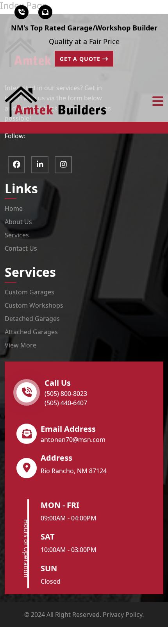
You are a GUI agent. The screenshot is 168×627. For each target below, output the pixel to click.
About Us (18, 221)
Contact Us (21, 248)
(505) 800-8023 (66, 393)
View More (20, 345)
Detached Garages (32, 318)
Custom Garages (29, 292)
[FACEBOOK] (16, 164)
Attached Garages (31, 332)
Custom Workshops (34, 305)
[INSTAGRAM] (63, 164)
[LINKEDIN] (39, 164)
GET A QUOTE (81, 58)
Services (17, 235)
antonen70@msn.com (73, 439)
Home (14, 208)
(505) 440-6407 (66, 403)
